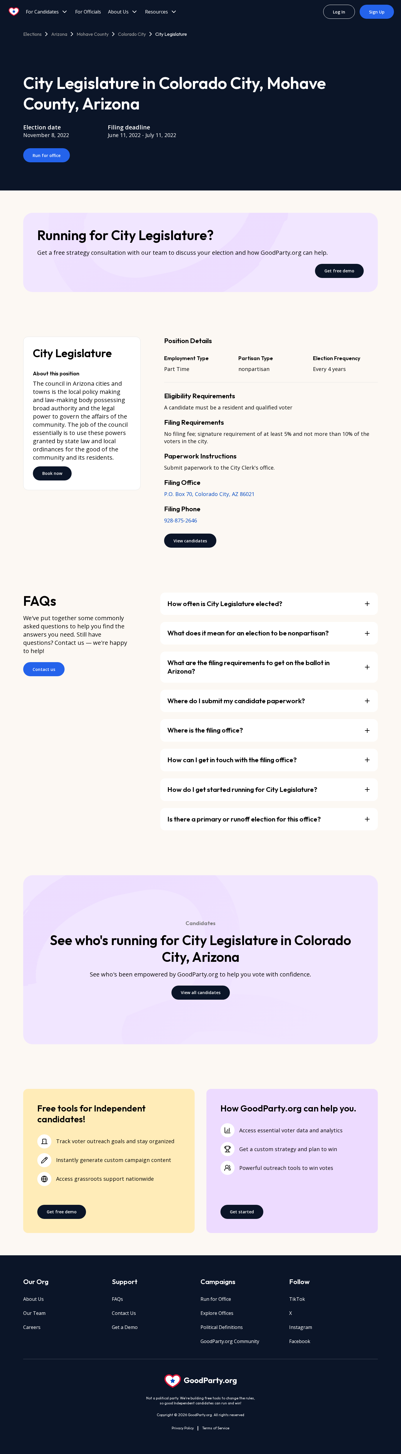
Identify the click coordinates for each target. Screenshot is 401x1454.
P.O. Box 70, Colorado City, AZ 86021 (209, 493)
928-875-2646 (180, 520)
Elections (32, 34)
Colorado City (132, 34)
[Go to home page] (14, 12)
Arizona (59, 34)
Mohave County (93, 34)
